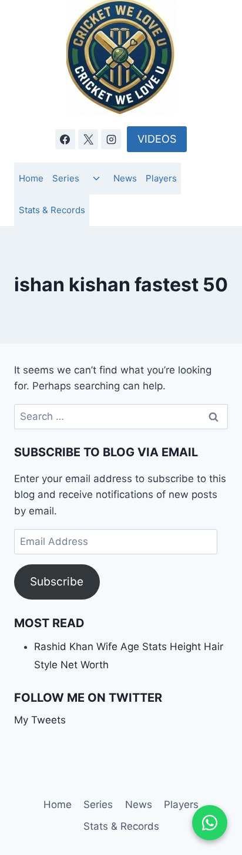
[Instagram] (111, 139)
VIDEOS (156, 139)
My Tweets (40, 720)
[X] (88, 139)
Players (161, 178)
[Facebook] (65, 139)
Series (65, 178)
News (125, 178)
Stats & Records (52, 210)
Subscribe (56, 581)
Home (31, 178)
